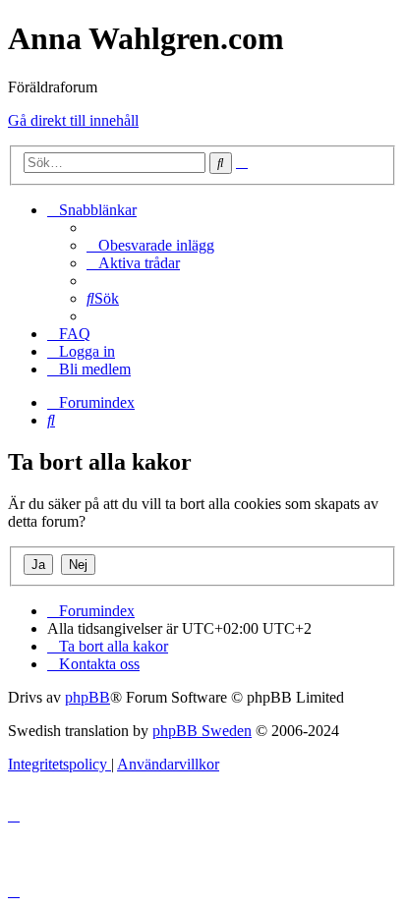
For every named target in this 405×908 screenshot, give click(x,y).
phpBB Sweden (202, 730)
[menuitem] (150, 245)
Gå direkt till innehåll (73, 120)
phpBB (87, 697)
